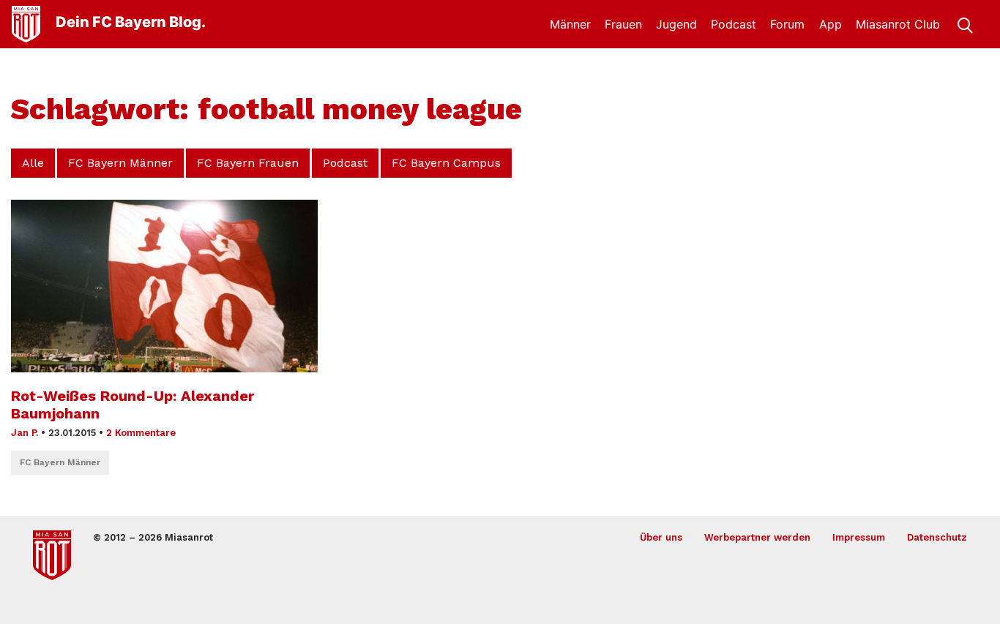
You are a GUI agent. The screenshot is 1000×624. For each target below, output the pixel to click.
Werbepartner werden (757, 537)
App (830, 24)
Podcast (733, 24)
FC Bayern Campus (446, 163)
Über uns (661, 537)
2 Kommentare (141, 432)
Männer (570, 24)
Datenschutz (937, 537)
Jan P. (24, 432)
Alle (33, 163)
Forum (787, 24)
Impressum (858, 537)
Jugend (676, 24)
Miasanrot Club (898, 24)
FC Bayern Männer (120, 163)
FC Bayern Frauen (248, 163)
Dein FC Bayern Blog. (131, 22)
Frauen (623, 24)
